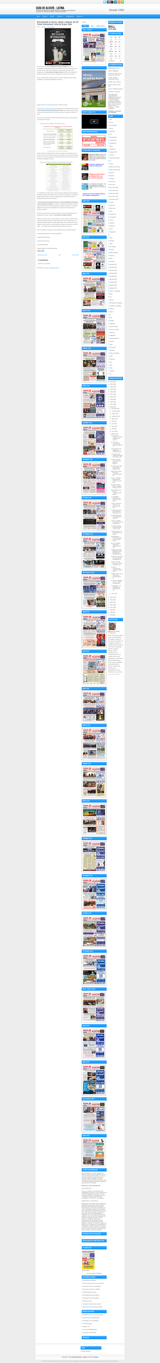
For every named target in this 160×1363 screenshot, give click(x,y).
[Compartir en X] (41, 251)
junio (113, 423)
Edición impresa (70, 16)
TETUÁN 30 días (87, 1323)
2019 (111, 399)
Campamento (112, 140)
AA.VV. (111, 122)
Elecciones (112, 184)
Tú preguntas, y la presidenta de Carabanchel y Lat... (116, 588)
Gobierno (111, 223)
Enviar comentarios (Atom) (52, 267)
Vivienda (111, 371)
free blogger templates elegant (91, 1361)
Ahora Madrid (112, 125)
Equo (110, 211)
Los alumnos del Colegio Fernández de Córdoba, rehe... (117, 455)
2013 (111, 602)
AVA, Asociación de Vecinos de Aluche (93, 1283)
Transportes (112, 347)
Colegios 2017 (113, 152)
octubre (114, 413)
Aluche (111, 128)
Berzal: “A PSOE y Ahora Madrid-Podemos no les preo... (116, 480)
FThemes (49, 1361)
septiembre (115, 416)
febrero (113, 433)
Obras (111, 294)
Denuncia (111, 172)
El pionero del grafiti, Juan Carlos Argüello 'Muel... (116, 467)
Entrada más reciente (42, 254)
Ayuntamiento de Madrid (89, 1280)
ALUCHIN (112, 131)
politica (111, 311)
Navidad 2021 (113, 276)
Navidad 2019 (113, 270)
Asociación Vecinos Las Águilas (91, 1289)
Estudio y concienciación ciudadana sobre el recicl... (117, 569)
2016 (111, 407)
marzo (113, 431)
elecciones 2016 (113, 190)
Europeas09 (112, 217)
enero (113, 593)
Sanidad (111, 320)
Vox (110, 374)
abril (113, 428)
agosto (113, 418)
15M (110, 119)
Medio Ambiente (113, 252)
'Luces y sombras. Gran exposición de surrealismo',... (117, 522)
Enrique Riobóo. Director (115, 632)
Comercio (111, 155)
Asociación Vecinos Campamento (92, 1286)
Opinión (111, 300)
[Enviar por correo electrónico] (38, 251)
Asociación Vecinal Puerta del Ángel (92, 1307)
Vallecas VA (86, 1326)
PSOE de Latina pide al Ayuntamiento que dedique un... (116, 558)
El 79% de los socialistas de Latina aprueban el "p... (116, 444)
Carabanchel (112, 143)
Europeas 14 (112, 214)
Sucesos (111, 341)
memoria (111, 255)
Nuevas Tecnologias (114, 291)
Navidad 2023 (113, 282)
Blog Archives (100, 26)
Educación (112, 181)
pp (110, 314)
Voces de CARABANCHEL (90, 1329)
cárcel (111, 146)
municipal (111, 261)
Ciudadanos (112, 149)
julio (113, 421)
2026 (111, 381)
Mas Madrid (112, 246)
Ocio (110, 297)
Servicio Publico (113, 326)
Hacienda (111, 226)
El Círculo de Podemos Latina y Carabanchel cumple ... (116, 437)
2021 (111, 394)
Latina (111, 243)
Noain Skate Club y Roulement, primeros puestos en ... (116, 473)
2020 (111, 397)
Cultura (45, 16)
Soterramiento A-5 (114, 338)
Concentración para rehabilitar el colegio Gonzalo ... (117, 450)
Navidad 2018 (113, 267)
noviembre (114, 411)
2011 (111, 607)
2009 (111, 612)
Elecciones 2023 (113, 199)
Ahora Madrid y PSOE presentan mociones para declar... (116, 538)
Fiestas (111, 220)
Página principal (86, 1351)
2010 (111, 610)
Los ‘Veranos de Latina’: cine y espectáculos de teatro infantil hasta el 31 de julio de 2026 (97, 186)
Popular (85, 26)
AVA (110, 134)
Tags (92, 26)
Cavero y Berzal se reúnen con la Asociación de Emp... (116, 505)
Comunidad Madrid (114, 158)
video (110, 365)
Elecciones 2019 (113, 193)
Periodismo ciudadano (115, 306)
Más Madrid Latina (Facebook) (91, 1295)
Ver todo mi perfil (114, 674)
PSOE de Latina (87, 1301)
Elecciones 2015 (113, 187)
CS (110, 161)
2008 (111, 615)
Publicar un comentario (44, 263)
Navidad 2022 (113, 279)
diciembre (114, 408)
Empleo (111, 202)
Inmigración (112, 232)
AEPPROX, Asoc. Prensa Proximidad (93, 1314)
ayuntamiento (113, 137)
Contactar (79, 16)
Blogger (100, 1273)
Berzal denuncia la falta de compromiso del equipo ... (116, 492)
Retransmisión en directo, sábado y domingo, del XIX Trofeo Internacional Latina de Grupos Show (58, 23)
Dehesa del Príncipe (114, 169)
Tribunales (112, 350)
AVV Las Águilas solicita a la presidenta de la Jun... (116, 545)
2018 (111, 402)
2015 (111, 597)
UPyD (110, 356)
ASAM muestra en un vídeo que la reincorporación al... (117, 576)
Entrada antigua (75, 254)
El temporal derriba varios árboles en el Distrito (116, 517)
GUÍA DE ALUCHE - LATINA (50, 8)
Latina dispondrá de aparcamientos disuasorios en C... (117, 511)
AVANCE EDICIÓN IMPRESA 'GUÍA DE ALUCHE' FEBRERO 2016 (116, 552)
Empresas (112, 205)
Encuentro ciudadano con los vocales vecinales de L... (116, 582)
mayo (113, 426)
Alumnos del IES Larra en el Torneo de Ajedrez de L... (116, 563)
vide (110, 362)
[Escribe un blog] (39, 251)
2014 (111, 599)
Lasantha (63, 1361)
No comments (50, 27)
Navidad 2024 (113, 285)
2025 (111, 384)
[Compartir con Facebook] (43, 251)
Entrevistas (112, 208)
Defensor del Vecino (114, 166)
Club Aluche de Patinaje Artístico (46, 108)
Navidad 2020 (113, 273)
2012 (111, 605)
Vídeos (52, 16)
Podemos (111, 308)
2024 (111, 387)
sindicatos (112, 332)
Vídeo (110, 368)
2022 (111, 391)
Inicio (38, 16)
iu (109, 235)
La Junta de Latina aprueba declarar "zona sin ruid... (116, 527)
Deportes (61, 16)
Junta (110, 237)
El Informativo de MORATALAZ (91, 1317)
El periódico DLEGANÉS (89, 1332)
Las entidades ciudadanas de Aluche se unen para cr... (116, 499)
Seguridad (112, 323)
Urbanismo (112, 359)
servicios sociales (114, 329)
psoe (110, 317)
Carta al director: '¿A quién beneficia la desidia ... (116, 533)
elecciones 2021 (113, 196)
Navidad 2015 (113, 264)
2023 (111, 389)
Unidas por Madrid (114, 353)
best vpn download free (104, 1361)
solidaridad (112, 335)
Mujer (110, 258)
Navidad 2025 (113, 288)
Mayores (111, 249)
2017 (111, 404)
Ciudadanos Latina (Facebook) (91, 1298)
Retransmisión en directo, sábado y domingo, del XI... (116, 486)
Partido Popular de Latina (89, 1292)
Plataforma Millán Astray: (97, 157)
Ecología (111, 178)
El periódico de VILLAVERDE (91, 1320)
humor (111, 229)
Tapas (111, 344)
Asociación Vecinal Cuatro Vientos (92, 1304)
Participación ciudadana (115, 303)
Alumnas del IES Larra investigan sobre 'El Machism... (116, 461)
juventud (111, 240)
